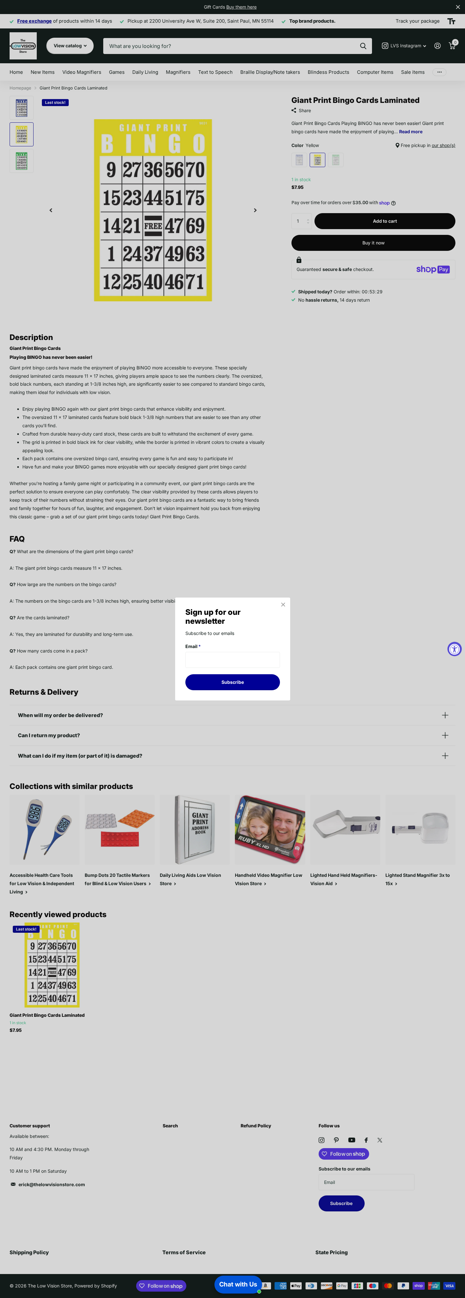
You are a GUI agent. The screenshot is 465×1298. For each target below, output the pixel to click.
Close (283, 605)
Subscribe (232, 682)
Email (193, 646)
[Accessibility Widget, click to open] (454, 649)
